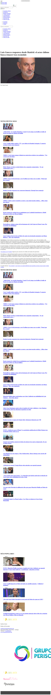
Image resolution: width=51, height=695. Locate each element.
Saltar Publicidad (25, 0)
